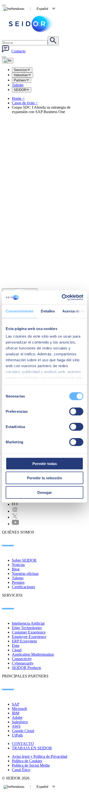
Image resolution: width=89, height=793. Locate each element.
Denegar (44, 492)
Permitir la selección (44, 478)
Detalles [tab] (48, 311)
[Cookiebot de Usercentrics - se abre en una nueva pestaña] (62, 297)
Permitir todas (44, 463)
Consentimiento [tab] (19, 311)
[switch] (76, 411)
